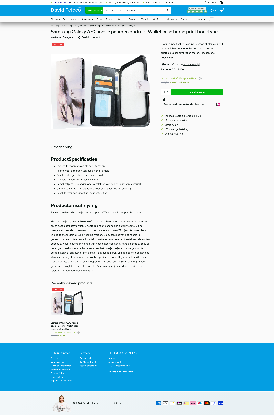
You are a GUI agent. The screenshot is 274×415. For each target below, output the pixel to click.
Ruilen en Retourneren (61, 365)
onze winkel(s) (191, 64)
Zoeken (167, 10)
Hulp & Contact (60, 353)
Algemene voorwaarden (62, 380)
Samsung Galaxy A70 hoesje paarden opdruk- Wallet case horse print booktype (64, 326)
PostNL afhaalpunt (88, 365)
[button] (168, 89)
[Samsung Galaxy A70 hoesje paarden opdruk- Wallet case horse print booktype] (67, 303)
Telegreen (69, 37)
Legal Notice (57, 377)
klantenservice (57, 362)
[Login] (213, 10)
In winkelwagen (197, 92)
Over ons (55, 358)
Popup (200, 78)
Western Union (86, 358)
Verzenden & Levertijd (61, 369)
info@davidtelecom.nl (123, 371)
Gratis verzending (62, 2)
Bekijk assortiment (97, 10)
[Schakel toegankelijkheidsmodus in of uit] (221, 2)
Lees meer (167, 57)
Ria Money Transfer (89, 362)
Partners (85, 353)
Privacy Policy (57, 373)
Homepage (56, 25)
